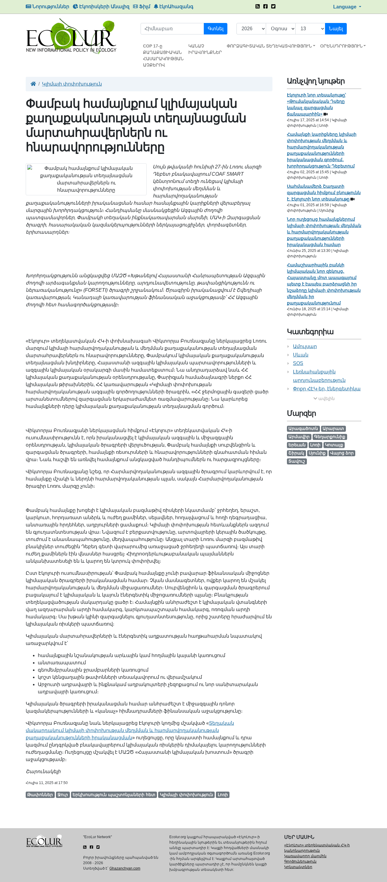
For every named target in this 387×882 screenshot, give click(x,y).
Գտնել (215, 28)
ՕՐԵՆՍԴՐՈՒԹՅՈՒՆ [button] (341, 46)
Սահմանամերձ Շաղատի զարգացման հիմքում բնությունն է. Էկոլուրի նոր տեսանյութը (324, 192)
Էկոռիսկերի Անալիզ (103, 6)
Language (345, 6)
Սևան (300, 354)
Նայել (336, 28)
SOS (298, 363)
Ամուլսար (305, 346)
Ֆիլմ (144, 6)
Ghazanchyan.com (124, 868)
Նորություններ (50, 6)
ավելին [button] (326, 398)
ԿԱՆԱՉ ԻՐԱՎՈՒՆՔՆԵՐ (205, 49)
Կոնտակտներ (298, 867)
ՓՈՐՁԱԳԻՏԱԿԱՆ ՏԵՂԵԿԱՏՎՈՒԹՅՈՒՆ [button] (269, 46)
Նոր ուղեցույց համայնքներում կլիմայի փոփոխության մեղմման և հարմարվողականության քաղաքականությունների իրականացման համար (324, 232)
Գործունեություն (300, 861)
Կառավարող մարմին (305, 856)
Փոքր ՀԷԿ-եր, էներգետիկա (327, 388)
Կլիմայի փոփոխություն (72, 83)
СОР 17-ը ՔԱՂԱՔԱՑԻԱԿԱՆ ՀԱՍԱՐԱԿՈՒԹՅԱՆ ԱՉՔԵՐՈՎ (163, 55)
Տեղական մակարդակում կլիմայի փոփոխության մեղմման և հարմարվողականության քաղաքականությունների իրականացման (130, 730)
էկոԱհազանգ (176, 6)
